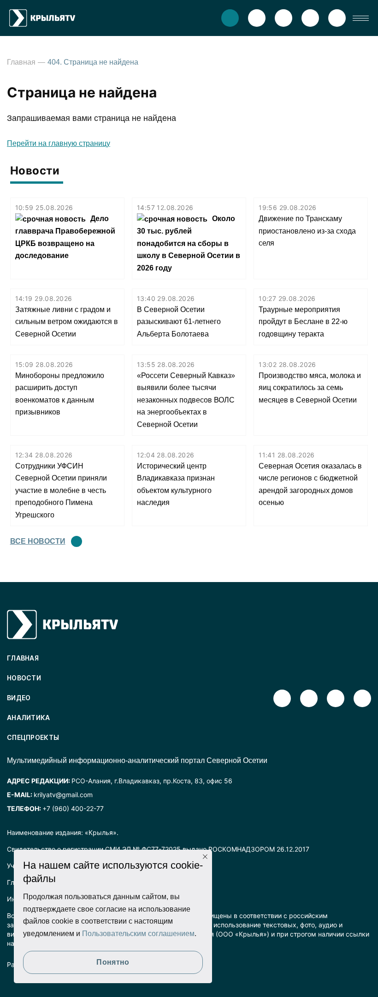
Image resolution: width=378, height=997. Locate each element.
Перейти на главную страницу (58, 143)
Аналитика (28, 717)
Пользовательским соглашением (138, 933)
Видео (19, 698)
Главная (21, 62)
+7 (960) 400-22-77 (73, 808)
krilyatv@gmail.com (63, 795)
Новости (24, 678)
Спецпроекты (33, 737)
